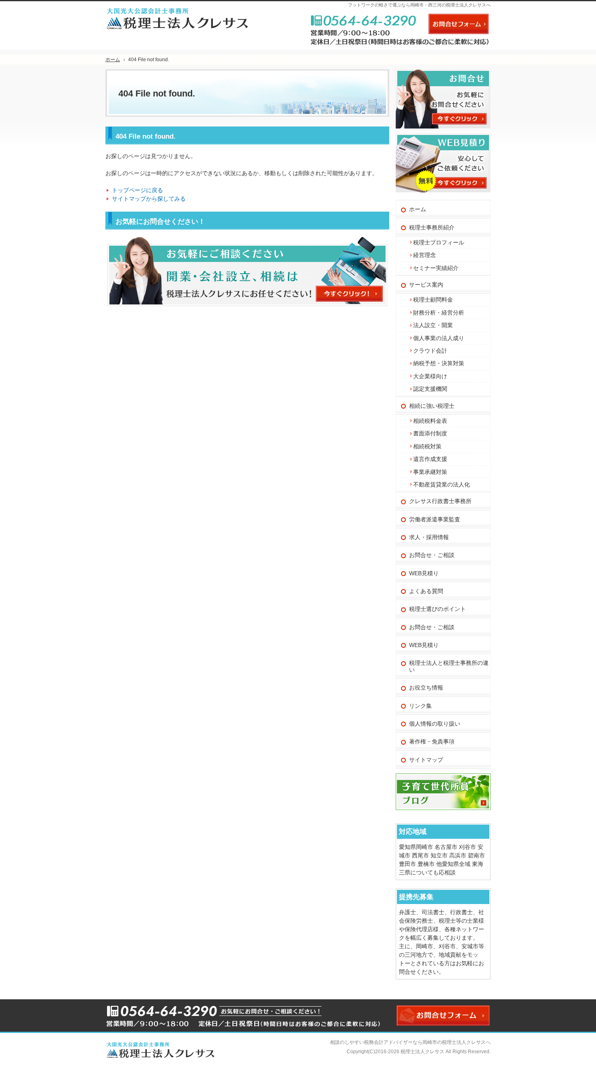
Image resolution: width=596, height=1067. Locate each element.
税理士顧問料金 (433, 299)
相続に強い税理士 (432, 406)
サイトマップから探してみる (149, 198)
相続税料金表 (430, 421)
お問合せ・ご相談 (432, 555)
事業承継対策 (430, 472)
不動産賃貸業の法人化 (441, 484)
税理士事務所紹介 (432, 227)
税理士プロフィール (438, 242)
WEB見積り (424, 573)
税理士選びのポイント (437, 609)
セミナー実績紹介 (436, 268)
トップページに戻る (137, 190)
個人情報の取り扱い (434, 723)
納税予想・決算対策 (438, 363)
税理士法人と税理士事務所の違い (449, 666)
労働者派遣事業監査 (434, 519)
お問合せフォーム (459, 24)
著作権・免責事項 (432, 741)
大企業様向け (430, 376)
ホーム (417, 209)
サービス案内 (426, 284)
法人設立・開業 (433, 325)
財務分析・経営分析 (438, 312)
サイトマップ (426, 759)
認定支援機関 (430, 389)
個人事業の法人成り (438, 338)
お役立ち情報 (426, 687)
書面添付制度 (430, 433)
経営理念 (424, 255)
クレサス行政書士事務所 (440, 501)
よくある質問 (426, 591)
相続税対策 (427, 446)
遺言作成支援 (430, 459)
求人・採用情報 (429, 537)
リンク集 (420, 706)
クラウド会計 (430, 350)
